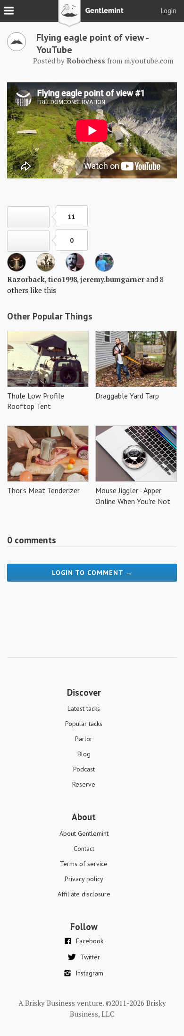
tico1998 (62, 279)
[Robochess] (16, 48)
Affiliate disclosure (84, 894)
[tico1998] (45, 269)
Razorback (26, 279)
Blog (84, 754)
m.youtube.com (148, 60)
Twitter (90, 957)
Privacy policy (84, 879)
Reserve (83, 784)
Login (168, 10)
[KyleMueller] (104, 269)
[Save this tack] (28, 241)
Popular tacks (83, 723)
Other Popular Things (49, 316)
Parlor (83, 739)
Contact (84, 848)
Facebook (89, 941)
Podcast (84, 769)
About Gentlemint (84, 833)
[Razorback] (16, 269)
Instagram (89, 973)
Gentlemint (92, 17)
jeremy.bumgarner (112, 279)
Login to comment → (92, 572)
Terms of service (84, 863)
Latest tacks (83, 708)
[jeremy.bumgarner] (75, 269)
